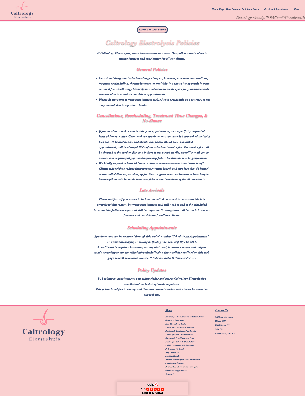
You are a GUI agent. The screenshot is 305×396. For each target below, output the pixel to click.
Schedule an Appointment (175, 370)
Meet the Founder (172, 356)
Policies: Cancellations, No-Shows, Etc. (175, 367)
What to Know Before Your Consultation (175, 360)
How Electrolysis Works (175, 324)
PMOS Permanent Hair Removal (175, 345)
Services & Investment (175, 320)
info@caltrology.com (224, 317)
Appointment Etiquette (175, 363)
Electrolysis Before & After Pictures (175, 342)
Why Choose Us (172, 352)
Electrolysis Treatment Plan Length (175, 331)
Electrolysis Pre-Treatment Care (175, 335)
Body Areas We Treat (174, 349)
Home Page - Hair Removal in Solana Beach (175, 317)
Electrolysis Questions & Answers (175, 327)
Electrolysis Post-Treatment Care (175, 338)
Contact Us (170, 374)
